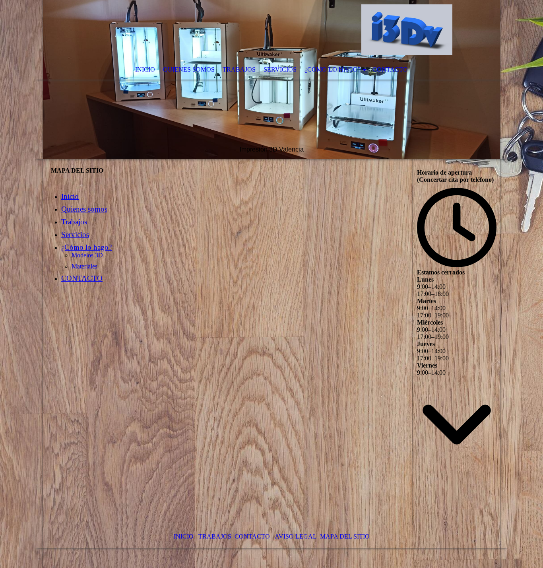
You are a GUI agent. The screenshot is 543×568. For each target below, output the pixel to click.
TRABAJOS (214, 536)
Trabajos (239, 69)
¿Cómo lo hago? (332, 69)
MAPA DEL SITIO (345, 536)
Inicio (145, 69)
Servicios (280, 69)
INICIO (184, 536)
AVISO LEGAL (296, 536)
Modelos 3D (87, 255)
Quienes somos (189, 69)
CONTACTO (390, 69)
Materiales (84, 266)
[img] (271, 79)
